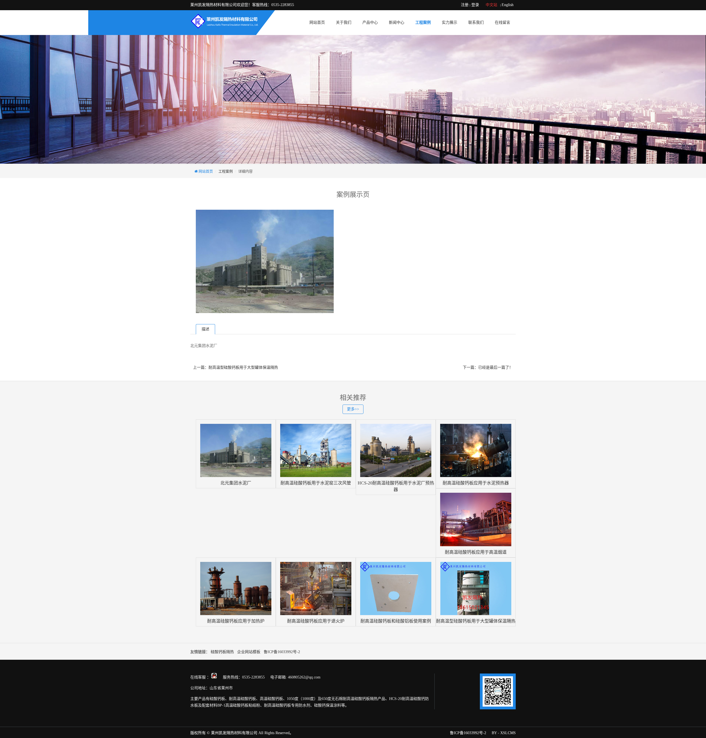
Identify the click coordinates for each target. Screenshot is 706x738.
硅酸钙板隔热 (222, 652)
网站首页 (317, 22)
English (508, 5)
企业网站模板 (248, 652)
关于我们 (343, 22)
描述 (205, 329)
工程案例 (423, 22)
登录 (475, 5)
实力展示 (449, 22)
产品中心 (370, 22)
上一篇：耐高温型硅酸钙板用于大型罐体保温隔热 (235, 367)
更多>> (353, 409)
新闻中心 (396, 22)
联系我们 (476, 22)
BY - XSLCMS (504, 733)
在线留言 (502, 22)
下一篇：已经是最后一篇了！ (488, 367)
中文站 (491, 5)
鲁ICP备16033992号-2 (282, 652)
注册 (465, 5)
